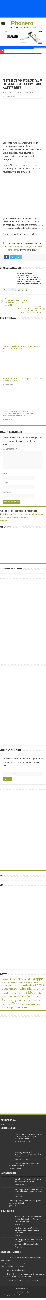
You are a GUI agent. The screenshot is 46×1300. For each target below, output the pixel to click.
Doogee (13, 985)
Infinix (27, 988)
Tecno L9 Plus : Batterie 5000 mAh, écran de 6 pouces (24, 1164)
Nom (6, 473)
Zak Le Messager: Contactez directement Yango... (21, 1280)
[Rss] (18, 1291)
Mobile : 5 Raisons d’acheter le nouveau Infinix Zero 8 (28, 1180)
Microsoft (23, 993)
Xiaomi (17, 1007)
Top (23, 1005)
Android (30, 979)
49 (28, 1159)
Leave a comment (10, 96)
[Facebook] (20, 1291)
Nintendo (16, 996)
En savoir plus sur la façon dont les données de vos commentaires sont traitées (21, 517)
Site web (7, 492)
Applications (8, 982)
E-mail (6, 483)
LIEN (5, 237)
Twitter (27, 1005)
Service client (21, 1000)
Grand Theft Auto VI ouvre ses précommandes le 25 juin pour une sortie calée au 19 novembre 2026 (21, 413)
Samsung (9, 999)
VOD (38, 1005)
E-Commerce (21, 985)
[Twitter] (23, 1291)
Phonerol (23, 23)
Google (6, 988)
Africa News (17, 979)
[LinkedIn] (25, 1291)
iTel (42, 989)
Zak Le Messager (10, 93)
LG (12, 993)
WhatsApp (7, 1007)
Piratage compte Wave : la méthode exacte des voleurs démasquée (27, 1230)
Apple (39, 979)
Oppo (37, 996)
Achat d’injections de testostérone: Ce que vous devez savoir (29, 1154)
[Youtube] (28, 1291)
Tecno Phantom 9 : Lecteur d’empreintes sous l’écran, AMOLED (16, 302)
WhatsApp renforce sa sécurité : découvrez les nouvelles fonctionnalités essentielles (29, 1241)
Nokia (23, 996)
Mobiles (34, 992)
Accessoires (5, 980)
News (11, 996)
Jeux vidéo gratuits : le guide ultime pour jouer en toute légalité (20, 347)
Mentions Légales (7, 1124)
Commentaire (10, 449)
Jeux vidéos (6, 993)
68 (31, 1141)
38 (20, 1168)
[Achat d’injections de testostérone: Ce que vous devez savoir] (7, 1155)
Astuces (17, 982)
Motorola (5, 996)
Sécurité (4, 1005)
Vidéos (33, 1004)
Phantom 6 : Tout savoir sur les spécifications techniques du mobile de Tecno (28, 1136)
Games (34, 93)
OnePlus (31, 996)
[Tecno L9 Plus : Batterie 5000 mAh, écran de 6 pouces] (4, 1165)
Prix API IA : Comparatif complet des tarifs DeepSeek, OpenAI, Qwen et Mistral (29, 1219)
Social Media (31, 1000)
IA (21, 989)
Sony (38, 1000)
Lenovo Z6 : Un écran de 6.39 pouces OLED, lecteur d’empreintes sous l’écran (29, 310)
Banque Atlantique (31, 982)
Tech (10, 1005)
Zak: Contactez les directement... (15, 1270)
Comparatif (6, 985)
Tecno (17, 1004)
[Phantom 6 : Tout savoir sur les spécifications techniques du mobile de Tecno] (7, 1141)
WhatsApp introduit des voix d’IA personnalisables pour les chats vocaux (29, 1191)
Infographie (36, 989)
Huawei (15, 989)
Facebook (30, 985)
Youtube (25, 1008)
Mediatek (16, 993)
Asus (23, 982)
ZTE (30, 1008)
